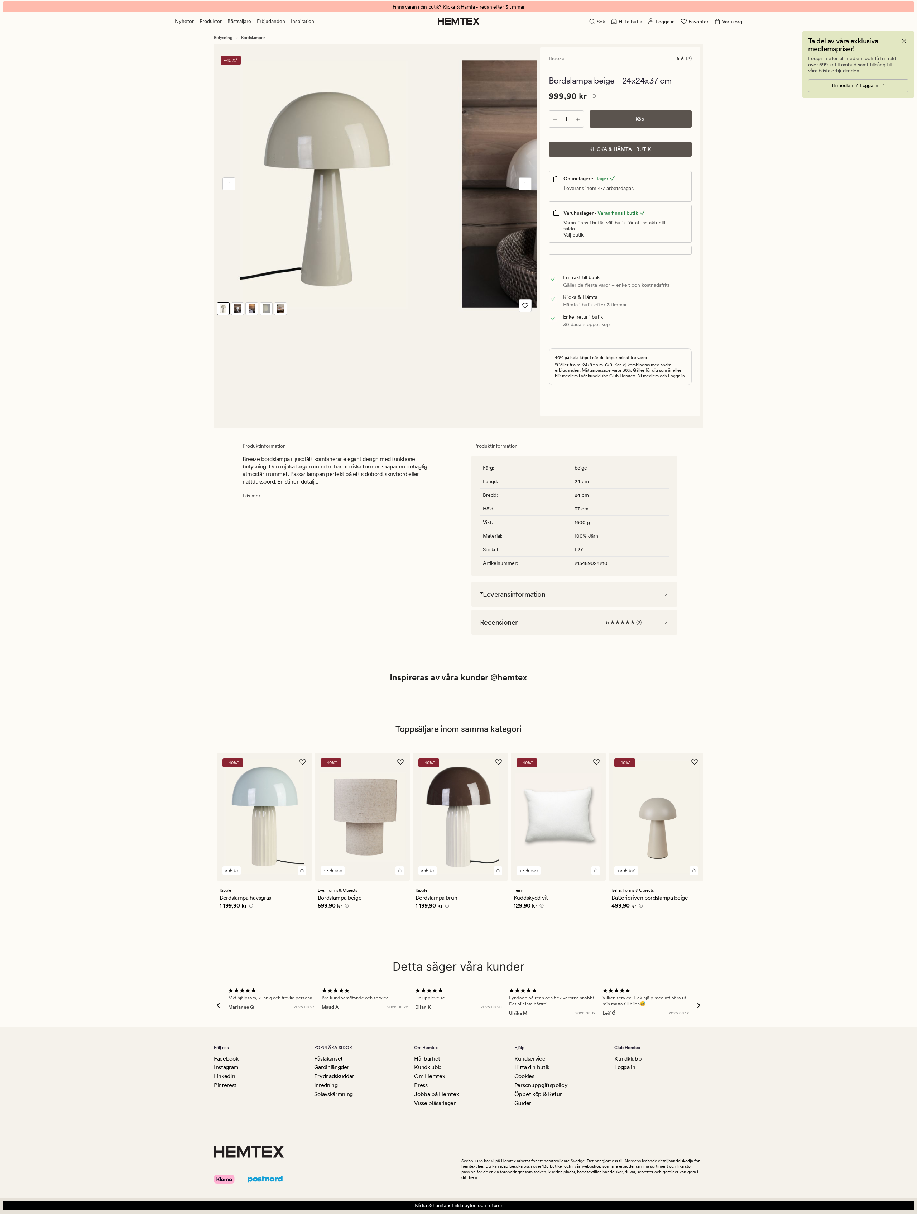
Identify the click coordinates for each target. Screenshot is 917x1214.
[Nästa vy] (525, 183)
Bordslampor (253, 37)
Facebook (226, 1058)
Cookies (524, 1076)
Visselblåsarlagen (435, 1103)
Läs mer (251, 496)
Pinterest (225, 1085)
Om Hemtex (429, 1076)
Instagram (226, 1067)
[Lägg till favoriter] (525, 305)
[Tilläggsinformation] (593, 97)
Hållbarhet (427, 1058)
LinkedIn (224, 1076)
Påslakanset (328, 1058)
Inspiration (302, 21)
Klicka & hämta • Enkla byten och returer (459, 1205)
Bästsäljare (239, 21)
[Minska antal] (555, 119)
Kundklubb (427, 1067)
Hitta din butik (531, 1067)
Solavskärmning (333, 1094)
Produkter (211, 21)
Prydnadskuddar (334, 1076)
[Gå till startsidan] (459, 21)
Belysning (223, 37)
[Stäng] (904, 41)
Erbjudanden (271, 21)
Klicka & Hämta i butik (620, 149)
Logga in (676, 376)
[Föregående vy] (228, 183)
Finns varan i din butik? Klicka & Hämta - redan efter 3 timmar (459, 6)
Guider (522, 1103)
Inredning (326, 1085)
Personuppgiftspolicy (541, 1085)
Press (420, 1085)
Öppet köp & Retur (538, 1094)
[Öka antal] (578, 119)
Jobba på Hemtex (436, 1094)
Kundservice (529, 1058)
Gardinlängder (331, 1067)
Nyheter (184, 21)
